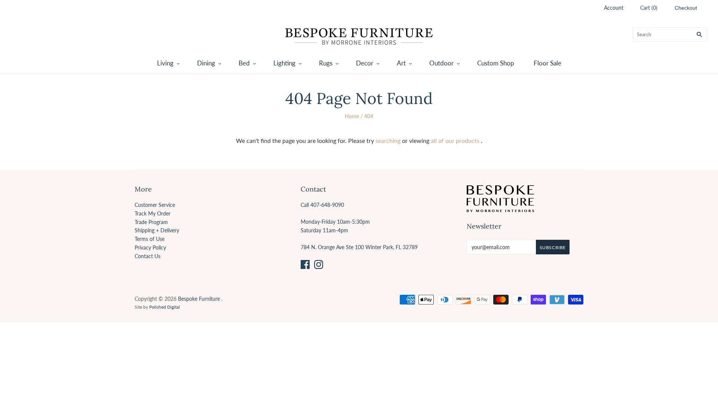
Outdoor (441, 63)
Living (165, 63)
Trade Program (151, 222)
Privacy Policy (150, 247)
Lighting (284, 63)
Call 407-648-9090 (322, 205)
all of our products (455, 140)
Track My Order (153, 213)
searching (388, 140)
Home (352, 116)
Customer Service (155, 205)
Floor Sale (547, 63)
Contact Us (147, 256)
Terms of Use (150, 239)
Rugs (325, 63)
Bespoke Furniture (199, 299)
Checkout (686, 8)
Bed (244, 63)
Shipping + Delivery (157, 230)
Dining (206, 63)
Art (401, 63)
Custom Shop (495, 63)
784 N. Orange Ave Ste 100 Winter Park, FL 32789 (359, 247)
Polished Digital (164, 307)
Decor (364, 63)
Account (613, 7)
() (648, 7)
